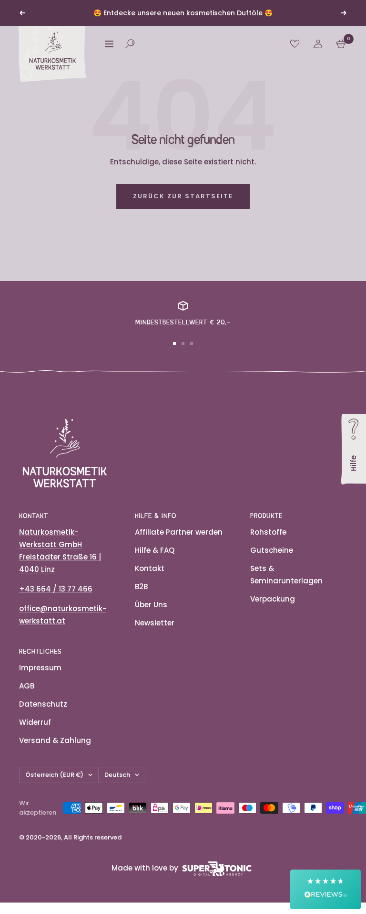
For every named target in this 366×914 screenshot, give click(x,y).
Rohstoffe (268, 532)
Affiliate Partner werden (179, 532)
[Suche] (130, 44)
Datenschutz (43, 704)
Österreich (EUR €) (54, 774)
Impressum (40, 668)
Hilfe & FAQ (154, 550)
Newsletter (154, 623)
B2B (141, 586)
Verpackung (272, 599)
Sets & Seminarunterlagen (286, 574)
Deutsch (117, 774)
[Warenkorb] (341, 44)
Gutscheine (271, 550)
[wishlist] (295, 44)
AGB (26, 686)
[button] (325, 889)
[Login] (318, 44)
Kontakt (149, 568)
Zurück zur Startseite (183, 196)
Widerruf (35, 722)
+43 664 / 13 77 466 (55, 589)
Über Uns (151, 605)
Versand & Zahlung (55, 740)
